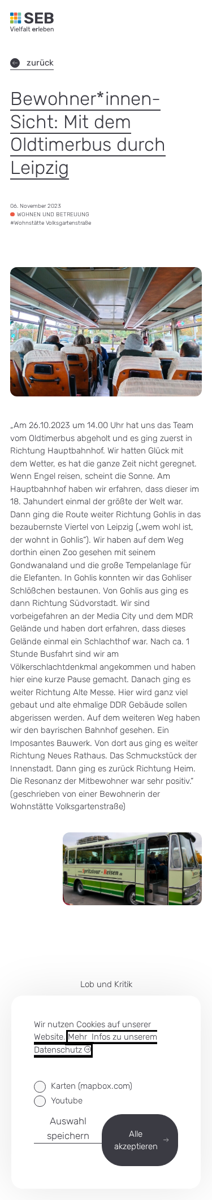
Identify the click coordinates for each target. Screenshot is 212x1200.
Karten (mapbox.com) (91, 1086)
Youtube (67, 1101)
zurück (40, 63)
